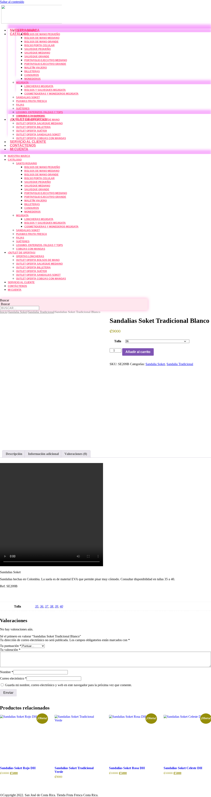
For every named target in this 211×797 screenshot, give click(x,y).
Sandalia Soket (17, 312)
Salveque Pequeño (37, 49)
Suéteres (22, 108)
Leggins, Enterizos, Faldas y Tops (39, 112)
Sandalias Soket (28, 97)
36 (41, 606)
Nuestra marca (19, 156)
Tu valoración (10, 649)
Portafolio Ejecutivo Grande (45, 64)
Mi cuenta (19, 149)
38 (51, 606)
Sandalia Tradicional (41, 312)
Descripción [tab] (14, 454)
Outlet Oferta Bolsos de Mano (38, 119)
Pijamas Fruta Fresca (31, 101)
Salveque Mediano (37, 52)
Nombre (6, 672)
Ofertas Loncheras (30, 116)
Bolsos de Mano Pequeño (42, 34)
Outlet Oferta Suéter (31, 130)
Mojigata (22, 82)
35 (36, 606)
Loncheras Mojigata (38, 86)
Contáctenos (23, 145)
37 (46, 606)
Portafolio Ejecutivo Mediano (45, 60)
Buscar (4, 300)
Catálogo (19, 34)
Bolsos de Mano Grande (41, 41)
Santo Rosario (26, 30)
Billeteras (32, 71)
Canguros (31, 75)
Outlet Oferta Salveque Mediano (39, 123)
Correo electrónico (13, 678)
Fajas (20, 104)
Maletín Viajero (35, 67)
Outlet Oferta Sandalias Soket (38, 134)
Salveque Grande (36, 56)
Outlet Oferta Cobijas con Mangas (41, 138)
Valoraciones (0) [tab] (75, 454)
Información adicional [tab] (43, 454)
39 (56, 606)
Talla (117, 341)
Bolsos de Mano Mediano (41, 38)
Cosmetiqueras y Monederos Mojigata (51, 93)
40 (61, 606)
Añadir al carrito (137, 352)
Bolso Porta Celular (39, 45)
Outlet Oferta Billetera (33, 127)
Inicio (3, 312)
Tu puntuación (10, 646)
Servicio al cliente (28, 141)
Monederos (32, 78)
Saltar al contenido (12, 2)
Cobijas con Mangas (30, 249)
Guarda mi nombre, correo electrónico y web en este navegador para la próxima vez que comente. (68, 685)
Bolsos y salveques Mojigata (45, 90)
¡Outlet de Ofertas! (21, 252)
